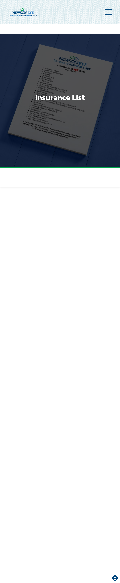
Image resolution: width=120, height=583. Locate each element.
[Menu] (108, 12)
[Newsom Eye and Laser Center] (23, 12)
